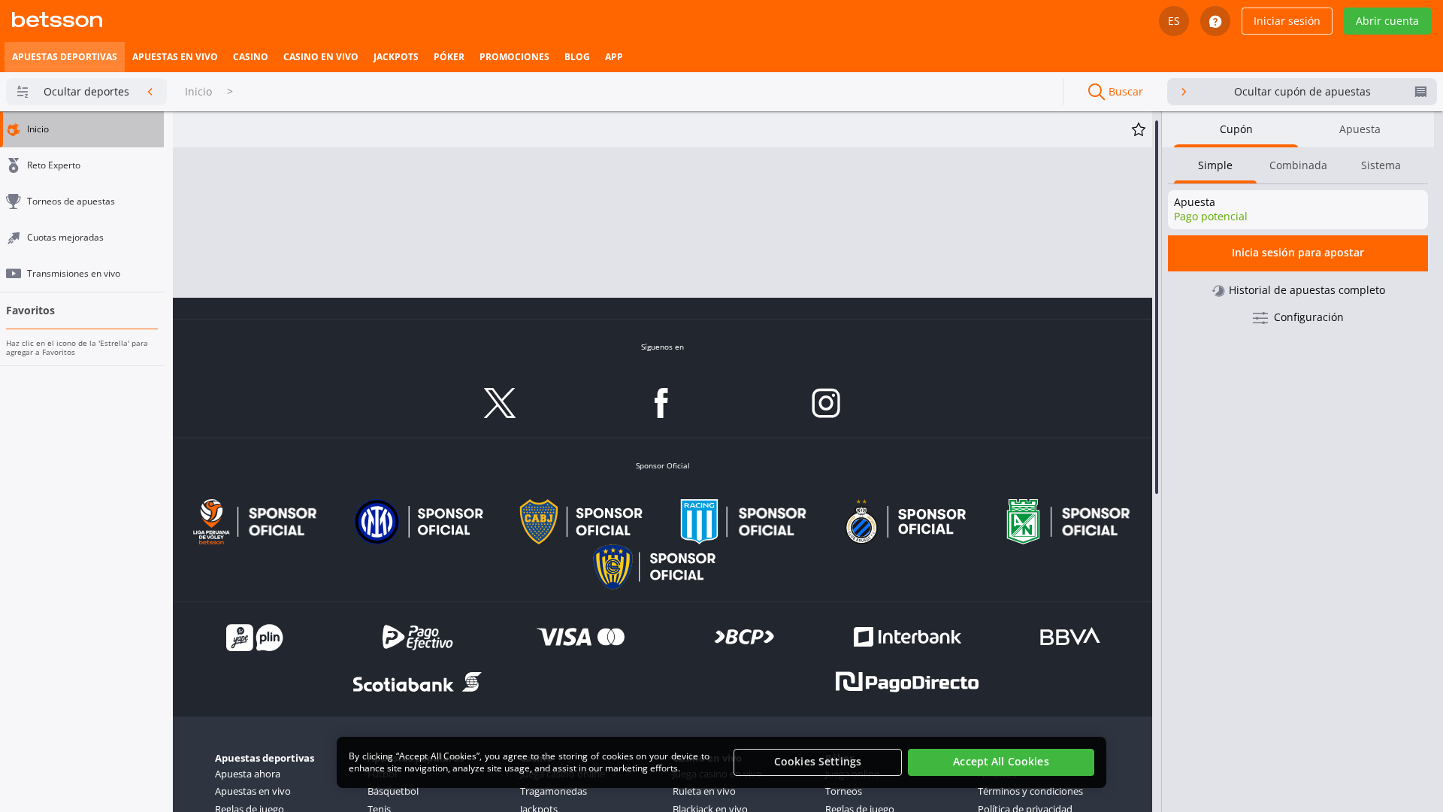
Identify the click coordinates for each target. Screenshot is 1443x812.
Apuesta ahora (247, 773)
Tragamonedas (553, 791)
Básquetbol (393, 791)
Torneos (843, 791)
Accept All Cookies (1001, 762)
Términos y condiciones (1030, 791)
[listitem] (65, 57)
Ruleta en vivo (704, 791)
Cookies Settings (817, 762)
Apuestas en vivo (253, 791)
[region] (721, 762)
